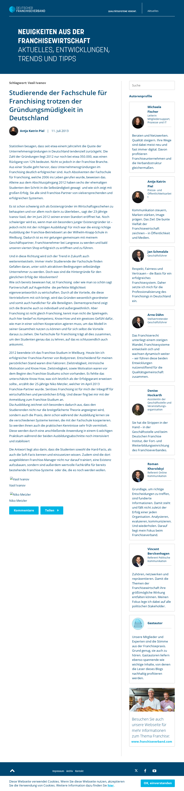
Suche (170, 85)
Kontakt (79, 771)
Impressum (58, 771)
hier (111, 785)
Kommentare (24, 510)
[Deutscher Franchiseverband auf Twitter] (136, 771)
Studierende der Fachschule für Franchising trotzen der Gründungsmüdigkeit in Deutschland (58, 105)
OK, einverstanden (158, 783)
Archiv (69, 771)
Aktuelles (153, 11)
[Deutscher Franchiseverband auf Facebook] (145, 771)
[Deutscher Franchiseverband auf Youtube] (154, 771)
